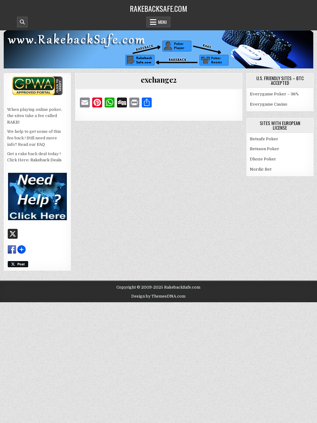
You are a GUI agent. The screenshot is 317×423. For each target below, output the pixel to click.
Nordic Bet (260, 169)
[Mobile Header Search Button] (22, 22)
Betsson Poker (264, 148)
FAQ (41, 144)
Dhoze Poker (263, 159)
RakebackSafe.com (158, 8)
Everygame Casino (268, 104)
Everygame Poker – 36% (274, 94)
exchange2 (159, 80)
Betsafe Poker (264, 139)
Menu (162, 22)
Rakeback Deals (46, 160)
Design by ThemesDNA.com (158, 296)
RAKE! (13, 122)
